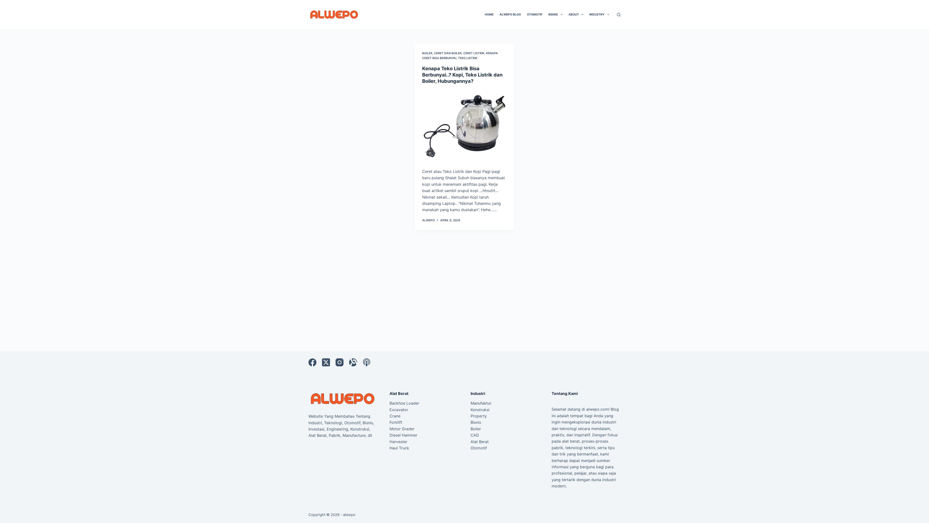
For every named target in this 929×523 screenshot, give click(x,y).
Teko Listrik (467, 58)
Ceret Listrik (473, 53)
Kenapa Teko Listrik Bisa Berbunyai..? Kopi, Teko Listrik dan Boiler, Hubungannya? (462, 75)
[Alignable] (353, 362)
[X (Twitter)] (326, 362)
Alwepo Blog (510, 14)
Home (489, 14)
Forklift (396, 422)
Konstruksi (480, 409)
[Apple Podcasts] (367, 362)
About (574, 14)
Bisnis (553, 14)
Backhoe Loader (404, 403)
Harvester (398, 441)
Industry (597, 14)
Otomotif (534, 14)
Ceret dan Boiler (448, 53)
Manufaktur (481, 403)
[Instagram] (340, 362)
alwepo (349, 514)
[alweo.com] (342, 398)
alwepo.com (597, 409)
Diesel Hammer (403, 435)
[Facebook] (312, 362)
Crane (395, 416)
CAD (475, 435)
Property (479, 416)
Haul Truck (399, 448)
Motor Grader (402, 428)
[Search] (619, 14)
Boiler (427, 53)
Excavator (399, 409)
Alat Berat (480, 441)
